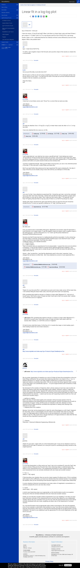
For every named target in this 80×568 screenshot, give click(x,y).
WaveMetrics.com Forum (8, 31)
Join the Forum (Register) (8, 39)
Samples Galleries (6, 12)
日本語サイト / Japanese (7, 44)
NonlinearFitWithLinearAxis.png (33, 267)
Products (4, 4)
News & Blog (4, 7)
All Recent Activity (6, 20)
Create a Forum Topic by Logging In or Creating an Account (33, 4)
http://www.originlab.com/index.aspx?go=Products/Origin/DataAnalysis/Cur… (44, 351)
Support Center (5, 42)
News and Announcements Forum (8, 29)
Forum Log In (72, 1)
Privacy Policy (49, 561)
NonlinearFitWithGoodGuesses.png (42, 264)
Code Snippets (5, 34)
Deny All (61, 565)
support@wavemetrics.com (30, 107)
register (67, 56)
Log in (63, 56)
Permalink (36, 60)
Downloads (4, 9)
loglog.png (36, 133)
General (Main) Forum (7, 23)
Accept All (68, 565)
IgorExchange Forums (6, 17)
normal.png (50, 133)
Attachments (26, 133)
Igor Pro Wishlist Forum (7, 25)
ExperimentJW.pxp (53, 267)
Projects (4, 37)
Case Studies (4, 15)
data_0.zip (64, 133)
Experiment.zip (37, 206)
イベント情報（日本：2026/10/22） (6, 48)
